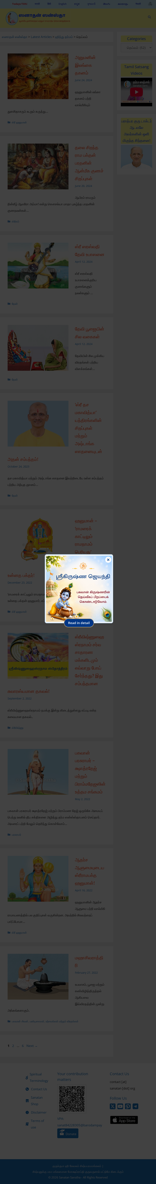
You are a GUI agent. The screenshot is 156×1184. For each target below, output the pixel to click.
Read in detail (79, 623)
